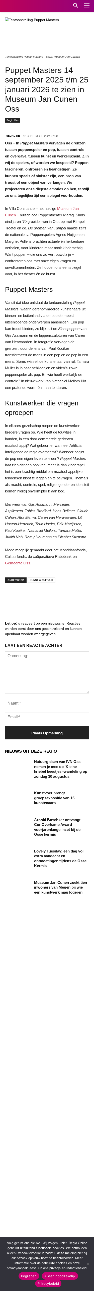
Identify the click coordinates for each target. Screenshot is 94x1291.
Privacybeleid (48, 1283)
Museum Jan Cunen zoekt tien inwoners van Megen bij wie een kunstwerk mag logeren (60, 887)
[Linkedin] (27, 596)
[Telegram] (42, 596)
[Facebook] (12, 596)
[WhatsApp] (72, 596)
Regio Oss (13, 120)
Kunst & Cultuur (41, 580)
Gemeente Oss (17, 563)
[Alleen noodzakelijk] (87, 1263)
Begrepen (29, 1276)
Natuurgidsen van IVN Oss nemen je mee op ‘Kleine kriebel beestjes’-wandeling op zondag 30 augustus (60, 769)
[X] (57, 596)
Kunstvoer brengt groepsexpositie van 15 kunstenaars (54, 798)
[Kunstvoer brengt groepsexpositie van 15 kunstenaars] (17, 799)
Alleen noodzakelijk (60, 1276)
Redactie (13, 135)
